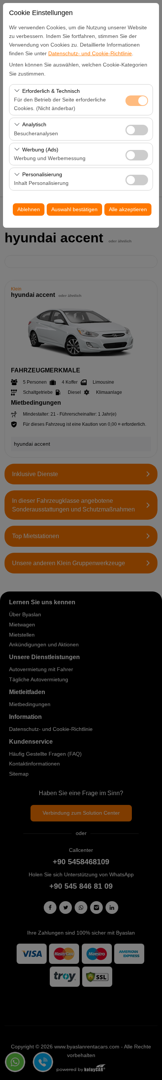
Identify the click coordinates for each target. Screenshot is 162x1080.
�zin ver (136, 130)
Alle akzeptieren (128, 209)
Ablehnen (28, 209)
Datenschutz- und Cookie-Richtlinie (90, 53)
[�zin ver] (136, 129)
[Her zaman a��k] (136, 100)
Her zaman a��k (136, 100)
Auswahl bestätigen (74, 209)
